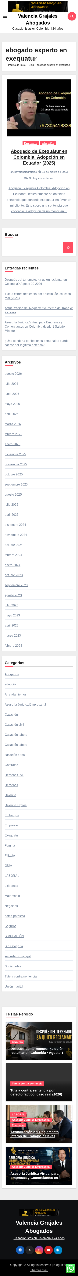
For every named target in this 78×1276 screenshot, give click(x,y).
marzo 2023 (13, 635)
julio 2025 (11, 504)
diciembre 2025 (15, 454)
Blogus (58, 1264)
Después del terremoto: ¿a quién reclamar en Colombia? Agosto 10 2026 (37, 1053)
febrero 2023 (13, 645)
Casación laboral (16, 734)
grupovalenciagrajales (23, 171)
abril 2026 (12, 414)
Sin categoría (14, 946)
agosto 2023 (13, 595)
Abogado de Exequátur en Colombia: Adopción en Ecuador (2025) (39, 157)
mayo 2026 (12, 404)
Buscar (12, 234)
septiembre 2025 (16, 484)
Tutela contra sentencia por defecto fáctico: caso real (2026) (36, 1092)
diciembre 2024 (15, 524)
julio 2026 (11, 383)
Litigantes (11, 885)
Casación (11, 714)
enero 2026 (12, 444)
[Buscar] (68, 247)
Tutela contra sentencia (21, 976)
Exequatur (30, 143)
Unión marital (14, 986)
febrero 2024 (13, 555)
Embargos (12, 815)
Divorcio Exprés (16, 805)
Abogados (12, 674)
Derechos (11, 785)
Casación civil (14, 724)
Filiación (11, 855)
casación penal (15, 754)
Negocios (11, 906)
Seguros (10, 926)
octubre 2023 (14, 575)
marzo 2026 (13, 424)
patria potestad (15, 916)
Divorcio (10, 795)
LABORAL (12, 875)
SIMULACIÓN (14, 936)
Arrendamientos (16, 694)
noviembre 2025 (16, 464)
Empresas (12, 825)
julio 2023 (11, 605)
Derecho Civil (14, 775)
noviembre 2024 (16, 534)
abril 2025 (12, 514)
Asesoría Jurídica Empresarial (25, 704)
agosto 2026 (13, 373)
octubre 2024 (14, 545)
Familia (10, 845)
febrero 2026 (13, 434)
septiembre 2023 (16, 585)
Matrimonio (12, 895)
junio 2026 (12, 393)
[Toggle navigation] (5, 16)
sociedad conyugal (18, 956)
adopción (48, 143)
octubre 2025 (14, 474)
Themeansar (38, 1270)
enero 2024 (12, 565)
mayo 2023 (12, 615)
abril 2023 (12, 625)
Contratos (11, 765)
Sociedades (13, 966)
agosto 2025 (13, 494)
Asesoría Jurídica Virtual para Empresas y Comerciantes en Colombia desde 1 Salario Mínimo (35, 326)
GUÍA (8, 865)
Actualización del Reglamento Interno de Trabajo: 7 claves (34, 1134)
